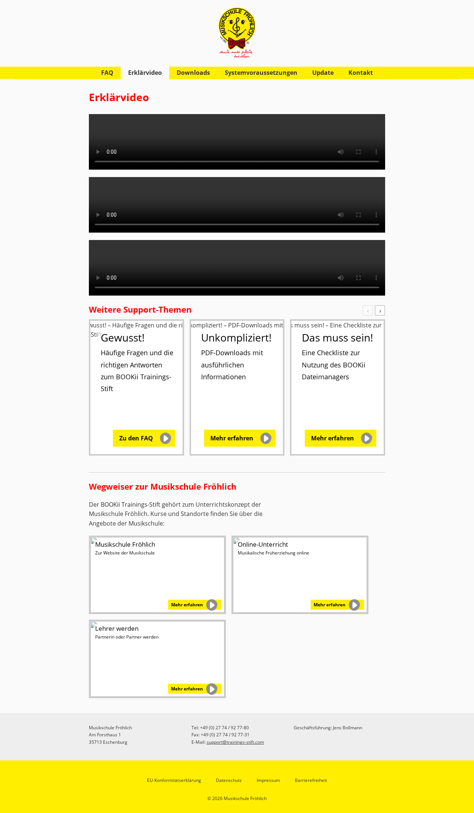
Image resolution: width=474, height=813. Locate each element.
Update (323, 73)
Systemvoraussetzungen (261, 73)
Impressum (268, 780)
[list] (237, 388)
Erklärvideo (145, 73)
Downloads (193, 73)
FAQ (107, 73)
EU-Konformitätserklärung (174, 780)
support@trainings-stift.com (235, 742)
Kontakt (360, 73)
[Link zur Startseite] (237, 29)
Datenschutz (229, 780)
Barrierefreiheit (311, 780)
